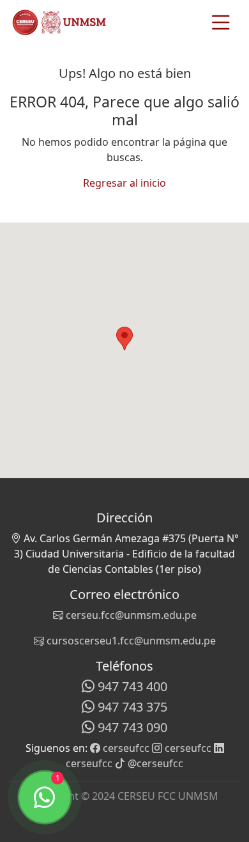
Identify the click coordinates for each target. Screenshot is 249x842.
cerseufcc (124, 748)
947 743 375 (130, 706)
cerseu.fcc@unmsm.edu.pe (130, 615)
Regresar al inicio (124, 183)
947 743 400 (130, 686)
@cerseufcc (154, 763)
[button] (124, 338)
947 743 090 (130, 727)
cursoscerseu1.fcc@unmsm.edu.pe (130, 641)
